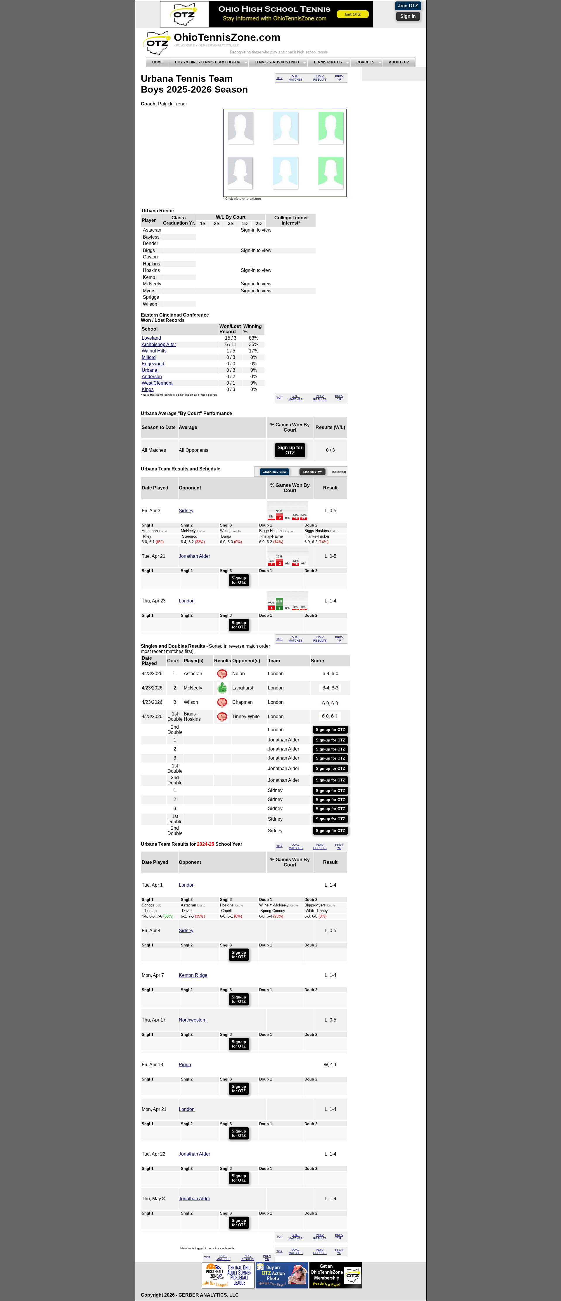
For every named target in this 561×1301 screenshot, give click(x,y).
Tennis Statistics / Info (277, 62)
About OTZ (399, 62)
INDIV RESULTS (320, 78)
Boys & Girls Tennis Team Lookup (207, 62)
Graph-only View (274, 471)
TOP (279, 78)
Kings (148, 389)
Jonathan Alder (194, 556)
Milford (149, 357)
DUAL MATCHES (296, 78)
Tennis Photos (328, 62)
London (187, 600)
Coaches (365, 62)
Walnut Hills (154, 350)
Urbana (149, 370)
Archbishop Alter (159, 344)
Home (157, 62)
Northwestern (193, 1019)
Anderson (152, 376)
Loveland (151, 338)
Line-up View (312, 471)
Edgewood (153, 363)
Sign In (408, 16)
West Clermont (157, 383)
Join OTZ (408, 5)
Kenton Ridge (193, 975)
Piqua (185, 1064)
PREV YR (339, 78)
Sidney (186, 510)
